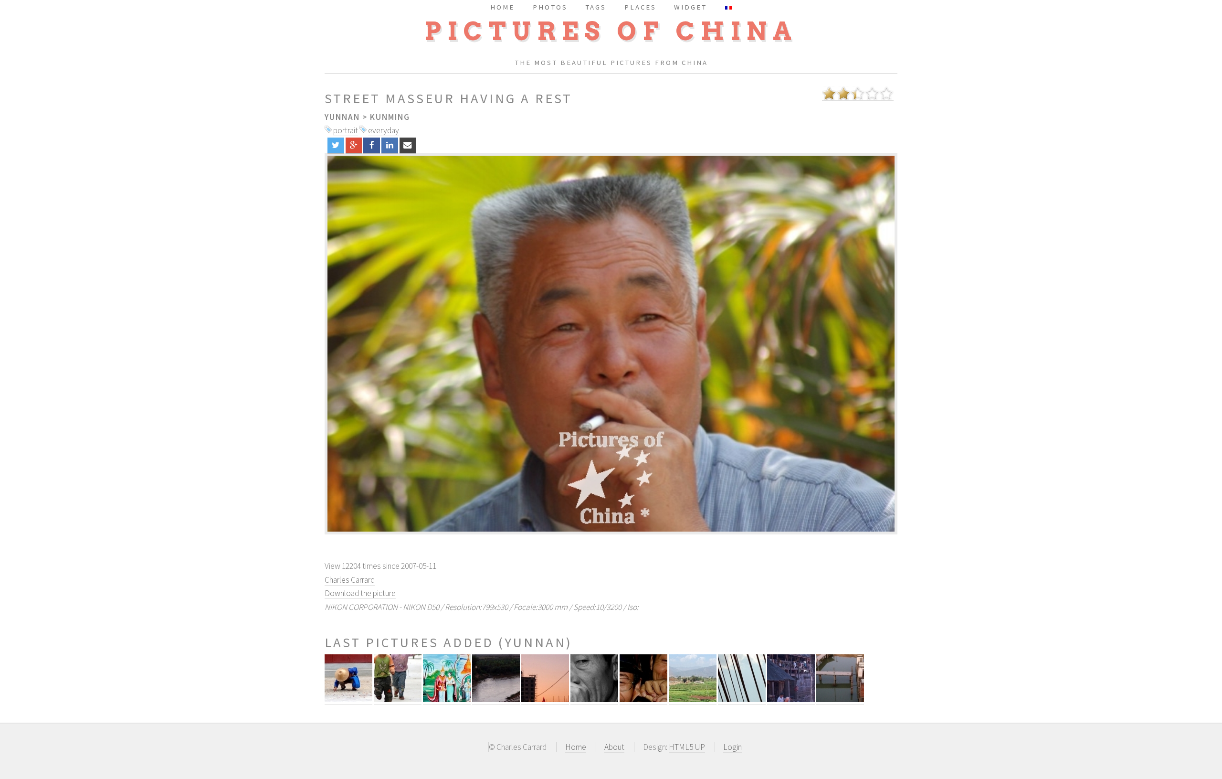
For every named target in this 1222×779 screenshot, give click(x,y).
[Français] (728, 7)
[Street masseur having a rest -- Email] (408, 145)
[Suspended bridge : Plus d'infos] (742, 699)
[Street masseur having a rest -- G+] (354, 145)
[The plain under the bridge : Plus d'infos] (692, 699)
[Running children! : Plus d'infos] (397, 699)
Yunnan (342, 117)
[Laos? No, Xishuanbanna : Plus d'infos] (447, 699)
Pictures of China (611, 31)
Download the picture (360, 593)
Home (575, 747)
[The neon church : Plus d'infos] (545, 699)
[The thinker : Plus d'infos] (594, 699)
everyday (383, 130)
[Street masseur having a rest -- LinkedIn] (389, 145)
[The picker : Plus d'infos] (348, 699)
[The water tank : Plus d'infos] (840, 699)
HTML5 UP (687, 747)
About (614, 747)
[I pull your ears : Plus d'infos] (643, 699)
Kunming (390, 117)
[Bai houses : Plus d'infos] (791, 699)
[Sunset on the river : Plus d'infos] (496, 699)
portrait (345, 130)
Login (732, 747)
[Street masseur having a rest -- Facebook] (371, 145)
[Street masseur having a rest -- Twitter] (335, 145)
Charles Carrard (350, 580)
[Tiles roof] (611, 344)
